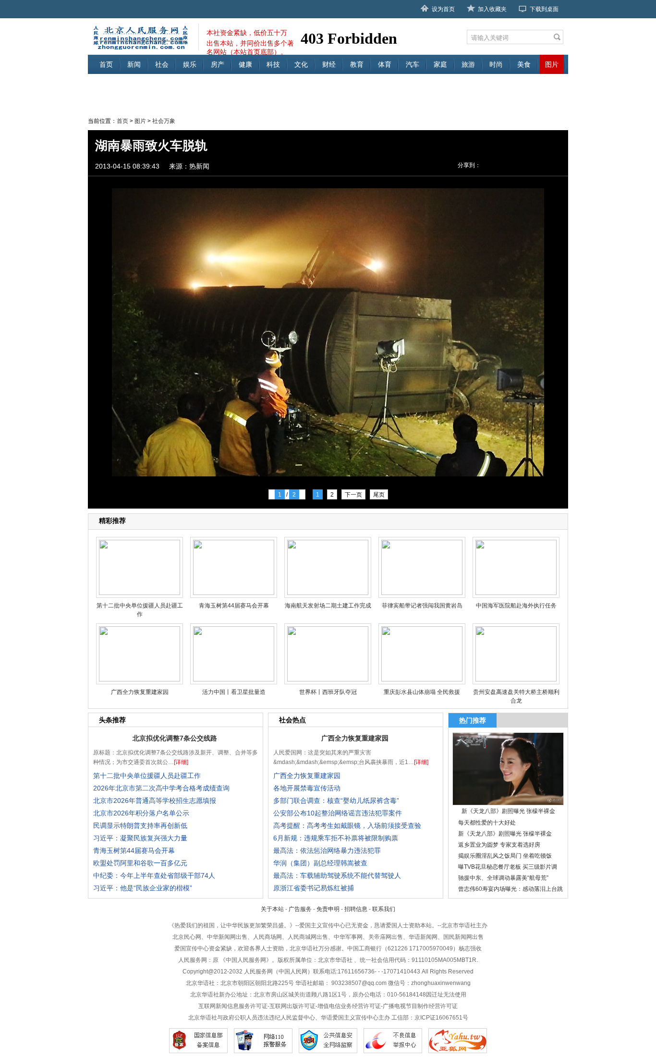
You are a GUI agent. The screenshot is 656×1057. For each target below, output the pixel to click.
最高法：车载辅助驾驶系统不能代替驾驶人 (337, 875)
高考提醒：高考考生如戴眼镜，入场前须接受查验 (347, 825)
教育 (357, 64)
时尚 (496, 64)
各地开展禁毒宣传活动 (306, 788)
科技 (273, 64)
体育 (384, 64)
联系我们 (383, 909)
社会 (162, 64)
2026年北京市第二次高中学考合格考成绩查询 (161, 788)
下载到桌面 (544, 9)
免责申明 (328, 909)
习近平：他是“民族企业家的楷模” (142, 888)
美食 (524, 64)
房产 (217, 64)
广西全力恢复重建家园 (355, 738)
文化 (301, 64)
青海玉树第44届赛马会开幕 (134, 850)
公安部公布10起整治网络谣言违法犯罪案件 (337, 813)
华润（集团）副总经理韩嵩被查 (320, 863)
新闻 (134, 64)
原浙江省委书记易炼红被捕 (313, 888)
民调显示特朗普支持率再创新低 (140, 825)
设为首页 (443, 9)
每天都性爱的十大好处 (487, 822)
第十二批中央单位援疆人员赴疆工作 (147, 775)
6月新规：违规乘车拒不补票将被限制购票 (335, 838)
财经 (329, 64)
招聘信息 (355, 909)
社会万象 (163, 121)
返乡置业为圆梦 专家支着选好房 (499, 844)
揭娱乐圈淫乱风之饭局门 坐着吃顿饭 (505, 855)
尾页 (379, 494)
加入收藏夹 (492, 9)
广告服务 (300, 909)
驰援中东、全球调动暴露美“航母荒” (503, 878)
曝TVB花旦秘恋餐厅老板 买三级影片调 (507, 866)
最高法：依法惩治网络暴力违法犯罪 (327, 850)
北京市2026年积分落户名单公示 (141, 813)
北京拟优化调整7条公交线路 (175, 738)
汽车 (412, 64)
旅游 (468, 64)
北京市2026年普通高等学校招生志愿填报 (154, 800)
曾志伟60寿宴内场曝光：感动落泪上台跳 (510, 889)
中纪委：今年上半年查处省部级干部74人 (154, 875)
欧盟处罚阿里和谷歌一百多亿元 (140, 863)
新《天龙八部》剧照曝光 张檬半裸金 (505, 833)
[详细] (181, 762)
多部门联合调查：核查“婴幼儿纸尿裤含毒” (336, 800)
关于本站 (272, 909)
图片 (552, 64)
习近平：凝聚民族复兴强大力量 (140, 838)
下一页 (353, 494)
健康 (245, 64)
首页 (106, 64)
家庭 (440, 64)
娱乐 (189, 64)
